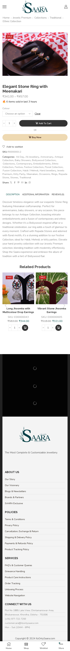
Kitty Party (19, 174)
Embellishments (42, 163)
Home (6, 18)
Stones (14, 177)
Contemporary (24, 163)
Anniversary (46, 156)
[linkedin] (26, 182)
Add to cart (45, 123)
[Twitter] (11, 182)
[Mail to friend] (22, 182)
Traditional (55, 18)
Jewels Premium (22, 18)
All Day (20, 156)
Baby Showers (23, 160)
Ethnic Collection (12, 21)
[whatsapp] (29, 182)
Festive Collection (33, 167)
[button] (25, 328)
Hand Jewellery (48, 170)
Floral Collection (54, 167)
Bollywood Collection (44, 160)
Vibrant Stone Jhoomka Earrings (51, 310)
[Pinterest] (18, 182)
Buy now (36, 137)
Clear (38, 113)
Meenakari (32, 174)
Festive (19, 167)
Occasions (44, 174)
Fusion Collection (12, 170)
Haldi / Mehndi (30, 170)
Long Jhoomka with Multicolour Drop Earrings (18, 310)
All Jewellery (32, 156)
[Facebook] (15, 182)
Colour (6, 108)
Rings (54, 174)
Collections (40, 18)
